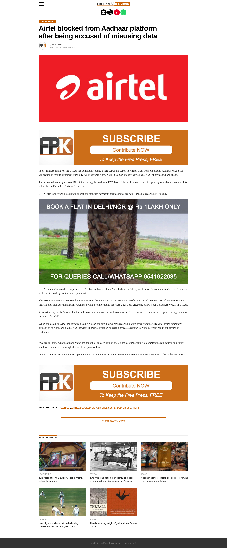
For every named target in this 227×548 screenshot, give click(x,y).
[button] (41, 4)
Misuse (127, 408)
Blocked (85, 408)
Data (94, 408)
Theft (135, 408)
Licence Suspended (110, 408)
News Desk (57, 44)
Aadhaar (65, 408)
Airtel (75, 408)
